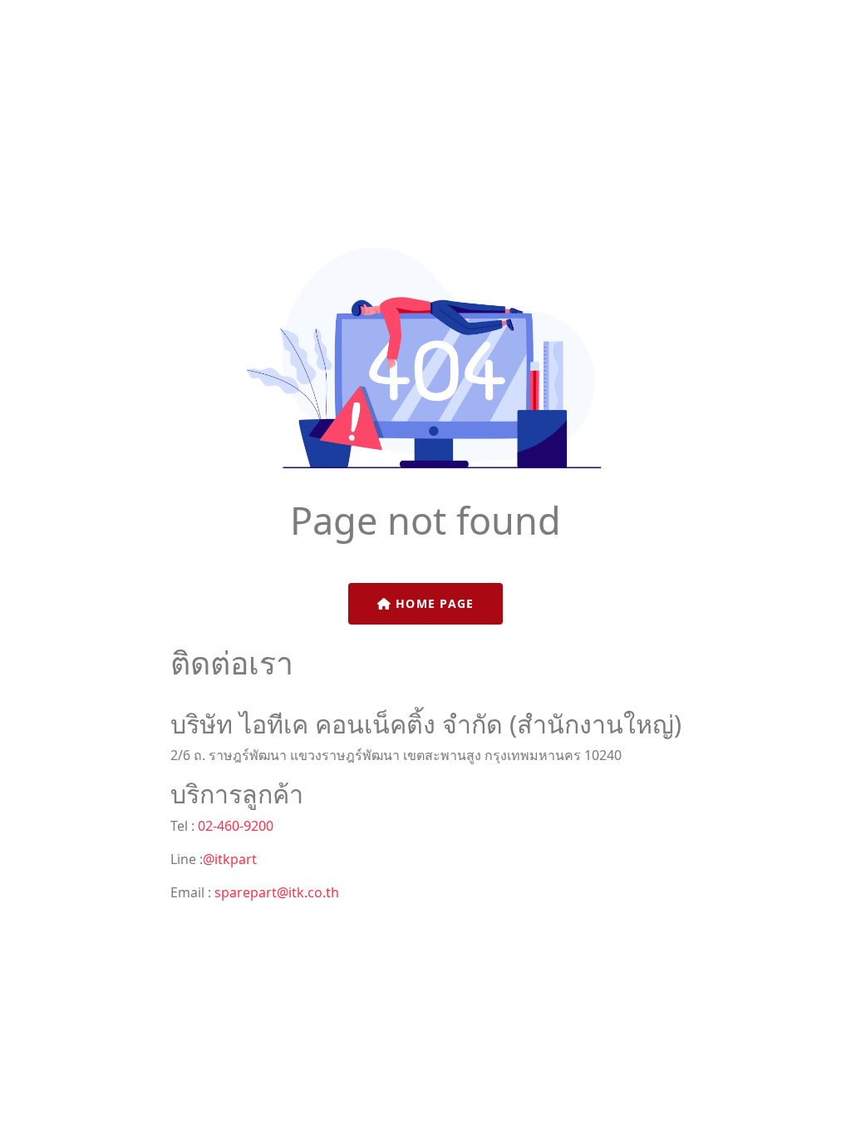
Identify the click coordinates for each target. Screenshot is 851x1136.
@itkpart (230, 859)
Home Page (433, 603)
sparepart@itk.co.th (276, 892)
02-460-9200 (233, 826)
